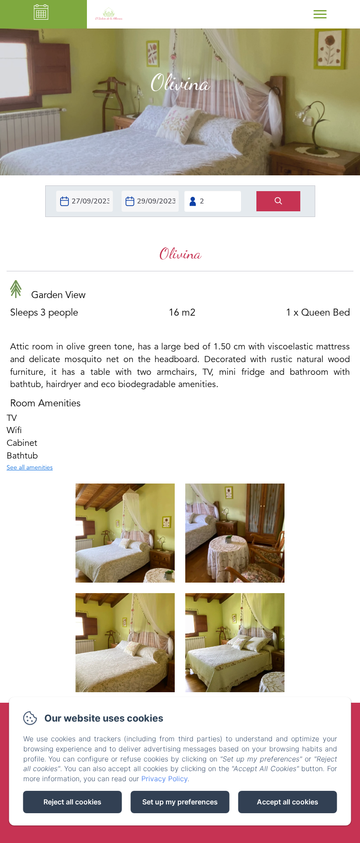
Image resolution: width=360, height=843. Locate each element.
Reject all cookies (72, 801)
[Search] (278, 201)
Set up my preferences (180, 801)
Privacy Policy (164, 778)
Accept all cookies (287, 801)
